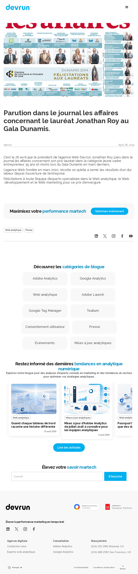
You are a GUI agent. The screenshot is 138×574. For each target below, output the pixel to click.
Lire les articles (69, 447)
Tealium (93, 310)
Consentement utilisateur (45, 327)
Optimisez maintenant (109, 211)
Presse (94, 327)
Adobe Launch (93, 294)
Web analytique (45, 294)
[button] (108, 7)
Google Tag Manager (45, 310)
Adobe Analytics (45, 278)
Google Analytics (93, 278)
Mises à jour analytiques (92, 343)
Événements (45, 343)
